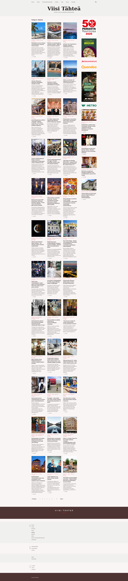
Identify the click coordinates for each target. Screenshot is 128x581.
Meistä (33, 536)
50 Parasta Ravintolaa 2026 (47, 1)
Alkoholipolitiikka (35, 546)
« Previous (34, 499)
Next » (61, 499)
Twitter (33, 567)
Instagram (33, 569)
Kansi (53, 40)
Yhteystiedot (34, 539)
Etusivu (33, 1)
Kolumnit (33, 534)
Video (62, 1)
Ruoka (41, 40)
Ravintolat (73, 1)
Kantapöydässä (41, 434)
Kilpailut (72, 356)
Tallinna (64, 318)
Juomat (67, 1)
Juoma (33, 530)
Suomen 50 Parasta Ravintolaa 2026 (38, 537)
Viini (95, 169)
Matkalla (38, 40)
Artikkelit (56, 1)
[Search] (95, 2)
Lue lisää (34, 56)
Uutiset (38, 1)
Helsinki (38, 78)
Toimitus (33, 550)
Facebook (33, 565)
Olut (60, 238)
